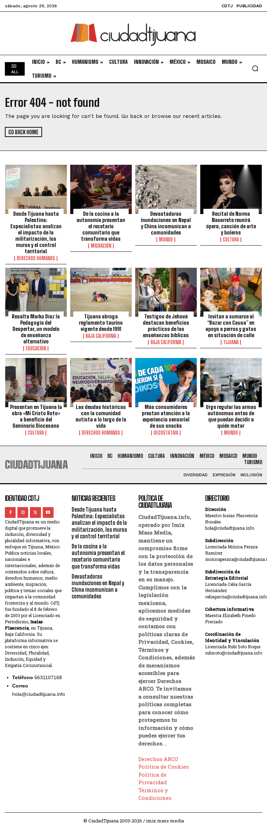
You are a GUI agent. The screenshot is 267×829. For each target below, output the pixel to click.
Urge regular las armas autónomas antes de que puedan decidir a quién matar (231, 416)
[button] (255, 68)
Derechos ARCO (158, 758)
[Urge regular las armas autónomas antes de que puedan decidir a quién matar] (231, 382)
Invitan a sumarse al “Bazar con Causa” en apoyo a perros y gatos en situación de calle (230, 325)
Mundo (166, 239)
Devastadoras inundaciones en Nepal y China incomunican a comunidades (166, 223)
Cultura (231, 239)
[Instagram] (22, 512)
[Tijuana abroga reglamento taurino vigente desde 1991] (101, 292)
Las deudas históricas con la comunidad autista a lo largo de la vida (100, 416)
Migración (101, 245)
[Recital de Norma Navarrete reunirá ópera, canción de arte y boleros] (231, 189)
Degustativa (166, 432)
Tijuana (230, 342)
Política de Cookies (163, 766)
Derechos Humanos (36, 258)
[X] (35, 512)
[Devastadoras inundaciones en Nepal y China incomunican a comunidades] (166, 189)
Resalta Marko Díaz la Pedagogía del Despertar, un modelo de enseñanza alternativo (36, 328)
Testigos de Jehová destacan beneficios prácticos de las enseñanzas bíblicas (166, 325)
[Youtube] (48, 512)
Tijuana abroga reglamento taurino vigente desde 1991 (101, 322)
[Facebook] (10, 512)
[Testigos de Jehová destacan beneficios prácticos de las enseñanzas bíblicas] (166, 292)
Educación (36, 348)
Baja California (101, 336)
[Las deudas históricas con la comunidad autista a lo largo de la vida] (101, 382)
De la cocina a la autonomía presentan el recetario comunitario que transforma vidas (100, 226)
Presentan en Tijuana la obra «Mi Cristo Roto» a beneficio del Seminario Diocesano (36, 416)
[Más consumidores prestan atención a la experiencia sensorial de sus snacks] (166, 382)
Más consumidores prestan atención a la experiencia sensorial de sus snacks (166, 416)
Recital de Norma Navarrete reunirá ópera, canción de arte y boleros (231, 223)
